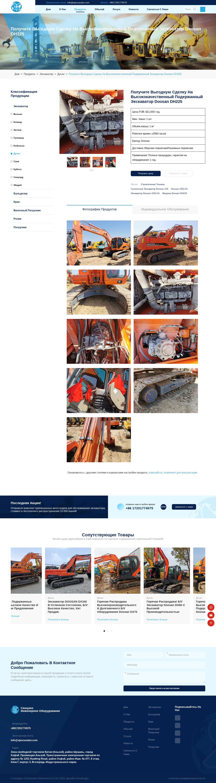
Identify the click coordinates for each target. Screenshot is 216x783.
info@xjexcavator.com (24, 740)
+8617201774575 (21, 728)
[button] (61, 162)
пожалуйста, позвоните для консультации (172, 472)
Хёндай (18, 185)
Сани (16, 161)
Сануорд (18, 177)
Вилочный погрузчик (27, 210)
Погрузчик (20, 227)
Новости (134, 9)
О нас (62, 9)
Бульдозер (21, 193)
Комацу (18, 122)
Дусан (61, 74)
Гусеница (19, 138)
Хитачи (18, 130)
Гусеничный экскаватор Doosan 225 (149, 189)
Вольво (18, 114)
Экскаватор (46, 74)
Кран (17, 201)
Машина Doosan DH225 (174, 193)
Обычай (99, 9)
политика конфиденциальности (187, 778)
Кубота (18, 169)
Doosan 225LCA (179, 189)
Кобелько (19, 145)
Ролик (17, 218)
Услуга (116, 9)
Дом (48, 9)
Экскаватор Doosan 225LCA (145, 193)
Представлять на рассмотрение (164, 688)
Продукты (80, 9)
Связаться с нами (157, 9)
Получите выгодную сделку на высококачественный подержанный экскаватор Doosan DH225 (125, 74)
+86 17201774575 (139, 508)
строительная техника (153, 184)
